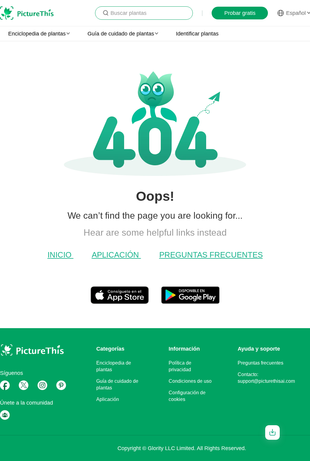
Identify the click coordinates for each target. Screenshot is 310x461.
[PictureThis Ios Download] (126, 301)
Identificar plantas (197, 34)
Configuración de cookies (187, 396)
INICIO (61, 254)
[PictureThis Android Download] (190, 301)
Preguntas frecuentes (211, 254)
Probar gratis (240, 13)
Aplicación (116, 254)
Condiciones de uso (190, 381)
